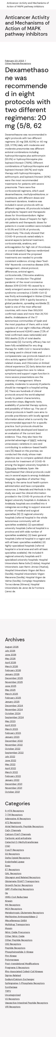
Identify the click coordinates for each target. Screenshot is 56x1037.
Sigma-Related (13, 975)
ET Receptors (12, 869)
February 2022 (13, 776)
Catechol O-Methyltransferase (21, 842)
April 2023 (10, 725)
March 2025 (11, 693)
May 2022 (10, 764)
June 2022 (10, 760)
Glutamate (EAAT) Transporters (22, 881)
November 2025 (14, 682)
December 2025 (14, 678)
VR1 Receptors (12, 1006)
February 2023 (13, 733)
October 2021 (12, 791)
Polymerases (12, 959)
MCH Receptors (13, 908)
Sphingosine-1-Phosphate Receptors (25, 983)
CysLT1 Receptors (14, 849)
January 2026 (12, 674)
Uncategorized (13, 994)
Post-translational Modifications (22, 963)
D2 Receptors (12, 853)
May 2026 (10, 658)
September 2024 (14, 717)
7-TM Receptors (14, 814)
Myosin (8, 928)
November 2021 (13, 787)
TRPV (8, 991)
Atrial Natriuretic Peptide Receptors (24, 826)
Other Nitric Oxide (14, 936)
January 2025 (12, 701)
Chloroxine (10, 468)
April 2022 (10, 768)
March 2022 (11, 772)
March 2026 (11, 666)
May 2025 (10, 689)
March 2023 (11, 729)
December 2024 (14, 705)
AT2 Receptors (13, 822)
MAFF (33, 440)
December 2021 (13, 784)
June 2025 (10, 686)
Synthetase (11, 987)
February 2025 (13, 697)
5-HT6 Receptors (14, 810)
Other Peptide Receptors (18, 63)
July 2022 (10, 756)
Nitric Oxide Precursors (17, 932)
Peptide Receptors (15, 947)
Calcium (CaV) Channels (18, 834)
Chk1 (7, 846)
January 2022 (12, 780)
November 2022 (14, 744)
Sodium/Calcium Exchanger (19, 979)
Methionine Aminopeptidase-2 (21, 916)
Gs (6, 893)
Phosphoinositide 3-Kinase (19, 951)
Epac (7, 865)
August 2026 (11, 646)
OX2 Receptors (13, 944)
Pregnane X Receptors (17, 967)
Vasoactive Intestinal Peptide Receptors (26, 1002)
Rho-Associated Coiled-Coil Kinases (24, 971)
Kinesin (8, 900)
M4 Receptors (12, 904)
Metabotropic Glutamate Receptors (24, 912)
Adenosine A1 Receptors (18, 818)
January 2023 (12, 736)
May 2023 (10, 721)
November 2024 (14, 709)
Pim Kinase (11, 955)
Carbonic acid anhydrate (18, 838)
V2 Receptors (12, 998)
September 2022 (14, 752)
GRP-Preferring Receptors (19, 889)
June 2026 (10, 654)
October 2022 (12, 748)
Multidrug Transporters (17, 924)
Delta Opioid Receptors (17, 857)
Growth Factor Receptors (19, 885)
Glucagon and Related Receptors (22, 877)
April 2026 (10, 662)
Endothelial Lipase (14, 861)
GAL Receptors (13, 873)
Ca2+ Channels (13, 830)
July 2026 (10, 650)
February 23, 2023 (14, 60)
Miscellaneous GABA (16, 920)
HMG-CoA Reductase (16, 896)
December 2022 (14, 740)
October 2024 (13, 713)
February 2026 (13, 670)
